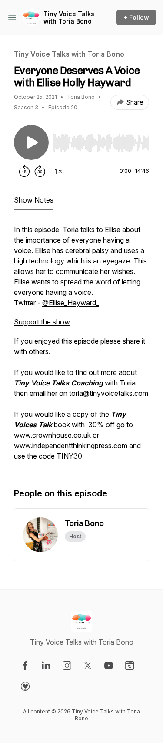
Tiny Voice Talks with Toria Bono (68, 17)
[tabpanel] (81, 347)
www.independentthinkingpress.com (70, 445)
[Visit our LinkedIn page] (46, 665)
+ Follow (136, 17)
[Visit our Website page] (129, 665)
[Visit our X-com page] (87, 665)
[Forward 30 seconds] (40, 171)
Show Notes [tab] (33, 200)
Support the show (42, 321)
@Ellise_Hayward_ (70, 302)
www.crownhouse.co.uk (52, 435)
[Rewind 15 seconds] (24, 171)
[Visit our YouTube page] (108, 665)
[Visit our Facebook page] (25, 665)
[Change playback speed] (58, 171)
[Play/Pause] (31, 142)
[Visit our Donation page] (25, 686)
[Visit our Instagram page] (67, 665)
